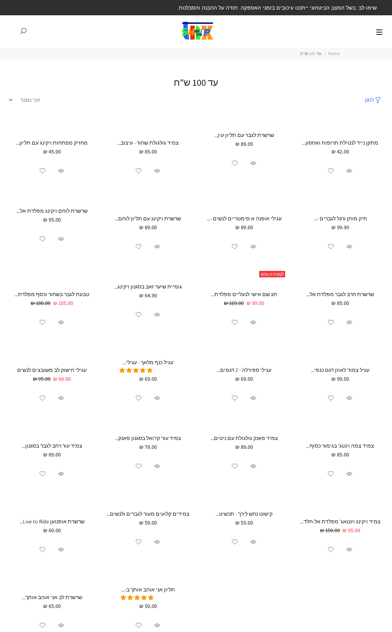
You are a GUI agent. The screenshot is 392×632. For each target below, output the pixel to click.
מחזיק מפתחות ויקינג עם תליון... (52, 142)
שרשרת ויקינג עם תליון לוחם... (148, 218)
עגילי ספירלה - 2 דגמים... (244, 369)
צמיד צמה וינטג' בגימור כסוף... (340, 445)
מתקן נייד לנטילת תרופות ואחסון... (340, 142)
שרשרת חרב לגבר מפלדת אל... (340, 294)
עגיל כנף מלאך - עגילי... (147, 362)
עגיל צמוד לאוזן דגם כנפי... (340, 369)
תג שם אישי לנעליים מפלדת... (244, 294)
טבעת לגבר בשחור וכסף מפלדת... (52, 294)
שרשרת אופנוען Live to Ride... (52, 521)
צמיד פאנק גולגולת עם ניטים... (244, 438)
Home (334, 53)
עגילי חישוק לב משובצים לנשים (52, 369)
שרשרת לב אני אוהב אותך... (52, 597)
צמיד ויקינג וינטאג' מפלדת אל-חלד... (340, 521)
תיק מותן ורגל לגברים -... (340, 218)
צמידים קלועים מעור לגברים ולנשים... (147, 513)
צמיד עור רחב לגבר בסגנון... (52, 445)
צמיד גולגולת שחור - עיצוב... (148, 142)
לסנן (369, 100)
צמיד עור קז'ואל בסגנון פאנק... (148, 438)
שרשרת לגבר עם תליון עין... (244, 135)
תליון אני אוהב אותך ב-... (148, 589)
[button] (136, 370)
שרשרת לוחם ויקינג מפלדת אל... (52, 210)
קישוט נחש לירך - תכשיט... (244, 513)
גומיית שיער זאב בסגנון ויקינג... (148, 286)
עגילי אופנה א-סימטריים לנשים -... (244, 218)
